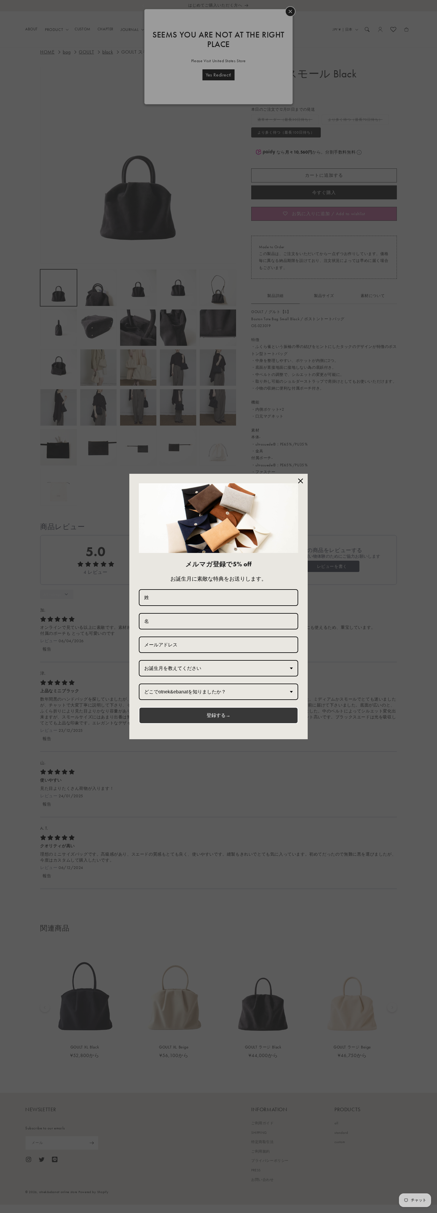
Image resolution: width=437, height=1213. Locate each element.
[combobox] (218, 668)
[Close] (300, 481)
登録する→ (218, 715)
